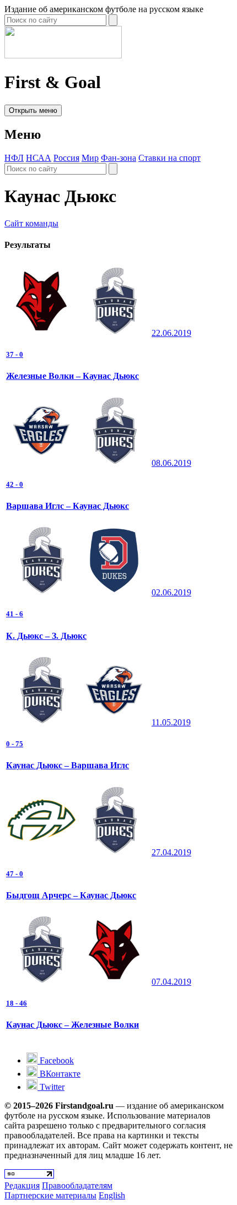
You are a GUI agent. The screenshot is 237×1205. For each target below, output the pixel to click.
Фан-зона (118, 157)
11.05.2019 (171, 722)
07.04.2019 (171, 981)
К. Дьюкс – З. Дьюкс (46, 636)
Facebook (55, 1060)
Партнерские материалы (50, 1195)
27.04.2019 (171, 852)
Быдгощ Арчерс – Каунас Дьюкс (71, 895)
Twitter (50, 1087)
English (112, 1195)
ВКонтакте (58, 1073)
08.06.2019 (171, 463)
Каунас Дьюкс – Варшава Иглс (67, 765)
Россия (66, 157)
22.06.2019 (171, 333)
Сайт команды (31, 223)
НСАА (38, 157)
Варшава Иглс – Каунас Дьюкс (67, 506)
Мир (90, 157)
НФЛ (14, 157)
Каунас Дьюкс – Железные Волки (72, 1024)
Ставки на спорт (169, 157)
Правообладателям (77, 1185)
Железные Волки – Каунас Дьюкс (72, 376)
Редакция (22, 1185)
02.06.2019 (171, 592)
